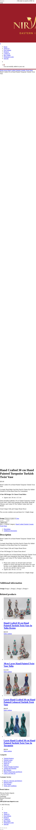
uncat (5, 70)
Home (2, 70)
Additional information (10, 531)
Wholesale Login (9, 822)
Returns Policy (8, 782)
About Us (6, 814)
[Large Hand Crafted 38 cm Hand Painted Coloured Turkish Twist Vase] (17, 695)
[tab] (20, 529)
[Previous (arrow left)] (0, 829)
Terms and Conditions (10, 786)
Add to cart (4, 522)
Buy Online (7, 821)
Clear (17, 518)
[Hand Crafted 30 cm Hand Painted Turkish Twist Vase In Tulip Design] (17, 619)
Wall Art (6, 765)
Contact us (7, 819)
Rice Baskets (7, 770)
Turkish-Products (9, 758)
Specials (6, 824)
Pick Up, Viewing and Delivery (13, 781)
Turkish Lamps (8, 760)
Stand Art (6, 763)
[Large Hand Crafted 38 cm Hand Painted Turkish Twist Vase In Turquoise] (17, 736)
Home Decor (7, 762)
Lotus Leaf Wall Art (9, 773)
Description (7, 529)
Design (2, 518)
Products (6, 817)
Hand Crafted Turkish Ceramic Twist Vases (20, 70)
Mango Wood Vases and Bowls (13, 772)
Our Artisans (7, 784)
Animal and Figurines (10, 768)
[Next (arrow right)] (2, 829)
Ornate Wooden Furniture (11, 767)
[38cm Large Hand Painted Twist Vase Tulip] (17, 659)
